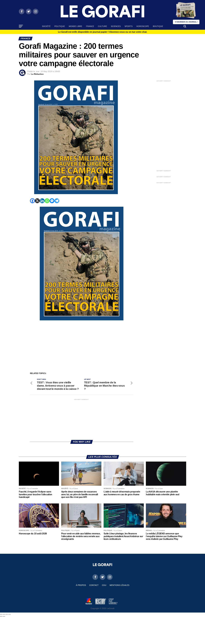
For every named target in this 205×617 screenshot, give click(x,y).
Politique (59, 26)
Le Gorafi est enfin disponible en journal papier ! (102, 32)
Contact (94, 585)
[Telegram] (56, 200)
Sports (128, 26)
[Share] (4, 614)
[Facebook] (32, 200)
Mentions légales (119, 585)
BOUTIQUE (158, 26)
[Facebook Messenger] (52, 200)
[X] (37, 200)
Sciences (116, 26)
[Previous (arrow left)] (1, 616)
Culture (102, 26)
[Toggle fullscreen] (7, 614)
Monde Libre (75, 26)
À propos (81, 585)
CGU (104, 585)
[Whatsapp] (47, 200)
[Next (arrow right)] (4, 616)
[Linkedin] (42, 200)
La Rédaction (37, 74)
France (90, 26)
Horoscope (142, 26)
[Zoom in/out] (9, 614)
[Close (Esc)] (1, 614)
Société (46, 26)
